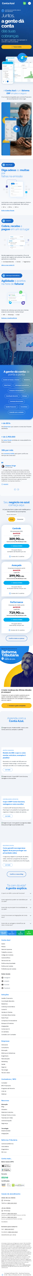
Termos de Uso (5, 955)
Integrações (5, 1021)
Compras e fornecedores (16, 385)
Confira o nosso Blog (16, 869)
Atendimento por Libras (8, 1230)
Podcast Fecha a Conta (8, 1110)
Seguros (3, 1062)
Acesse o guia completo (17, 700)
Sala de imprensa (6, 944)
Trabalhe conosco (6, 947)
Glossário (4, 1104)
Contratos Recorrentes (16, 396)
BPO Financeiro (6, 1080)
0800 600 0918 (13, 1227)
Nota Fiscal (7, 380)
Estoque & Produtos (7, 1018)
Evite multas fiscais (7, 205)
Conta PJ (4, 1004)
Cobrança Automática (8, 1002)
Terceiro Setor (5, 1068)
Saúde (3, 1059)
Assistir (5, 479)
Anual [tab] (11, 513)
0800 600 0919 (12, 1208)
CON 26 (3, 1086)
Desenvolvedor (6, 1126)
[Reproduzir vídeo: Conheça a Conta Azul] (16, 124)
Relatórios (27, 375)
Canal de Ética (5, 953)
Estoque (24, 391)
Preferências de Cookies (8, 964)
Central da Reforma (7, 1139)
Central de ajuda (6, 1115)
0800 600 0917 (9, 1224)
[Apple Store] (16, 1161)
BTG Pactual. (11, 1250)
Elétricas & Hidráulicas (8, 1048)
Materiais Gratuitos (7, 1107)
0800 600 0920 (12, 1198)
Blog (2, 1102)
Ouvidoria (4, 1217)
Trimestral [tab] (20, 514)
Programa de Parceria (8, 1083)
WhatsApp (7, 1195)
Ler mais (7, 764)
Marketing (4, 1056)
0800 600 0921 (12, 1212)
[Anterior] (15, 485)
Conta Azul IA (5, 1024)
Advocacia (4, 1040)
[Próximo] (18, 485)
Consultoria (5, 1042)
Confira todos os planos (16, 633)
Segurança (4, 1118)
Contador (4, 1078)
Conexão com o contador (16, 407)
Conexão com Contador (8, 1029)
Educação (4, 1045)
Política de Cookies (7, 961)
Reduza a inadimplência (9, 313)
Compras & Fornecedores (9, 1015)
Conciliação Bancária (12, 391)
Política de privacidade (8, 958)
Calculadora (5, 1141)
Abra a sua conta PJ (7, 260)
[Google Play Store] (16, 1165)
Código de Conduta (7, 950)
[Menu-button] (29, 3)
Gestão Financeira (11, 402)
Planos (3, 941)
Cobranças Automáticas (22, 380)
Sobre (3, 939)
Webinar (4, 1089)
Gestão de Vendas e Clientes (11, 375)
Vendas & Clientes (6, 1007)
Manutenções (5, 1054)
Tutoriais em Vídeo (7, 1113)
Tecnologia (4, 1065)
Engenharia (4, 1051)
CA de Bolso (24, 402)
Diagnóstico (5, 1144)
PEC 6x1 (4, 1147)
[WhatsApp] (24, 3)
